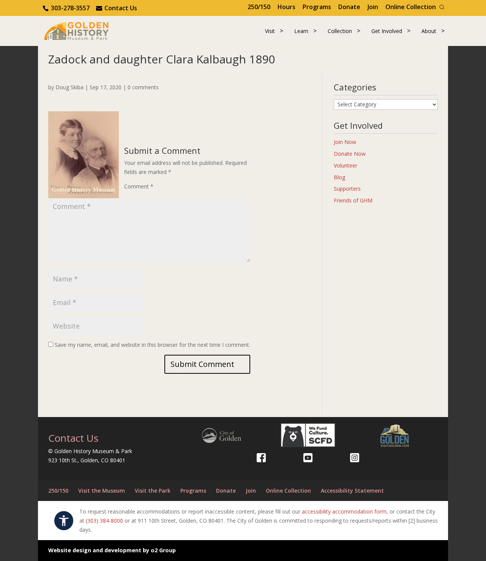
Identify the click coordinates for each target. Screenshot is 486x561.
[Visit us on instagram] (354, 457)
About (428, 31)
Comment (138, 186)
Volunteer (345, 165)
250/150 (259, 7)
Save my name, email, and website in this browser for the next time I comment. (152, 344)
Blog (339, 177)
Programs (317, 7)
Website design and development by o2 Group (112, 550)
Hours (286, 7)
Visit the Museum (101, 490)
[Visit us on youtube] (307, 457)
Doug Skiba (69, 87)
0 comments (143, 87)
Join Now (345, 141)
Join (373, 7)
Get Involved (386, 31)
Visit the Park (152, 490)
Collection (340, 31)
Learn (301, 31)
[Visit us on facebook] (261, 457)
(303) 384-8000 (104, 520)
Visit (270, 31)
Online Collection (410, 7)
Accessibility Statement (352, 490)
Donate (349, 7)
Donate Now (350, 153)
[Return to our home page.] (76, 30)
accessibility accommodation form (344, 511)
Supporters (347, 188)
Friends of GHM (353, 200)
